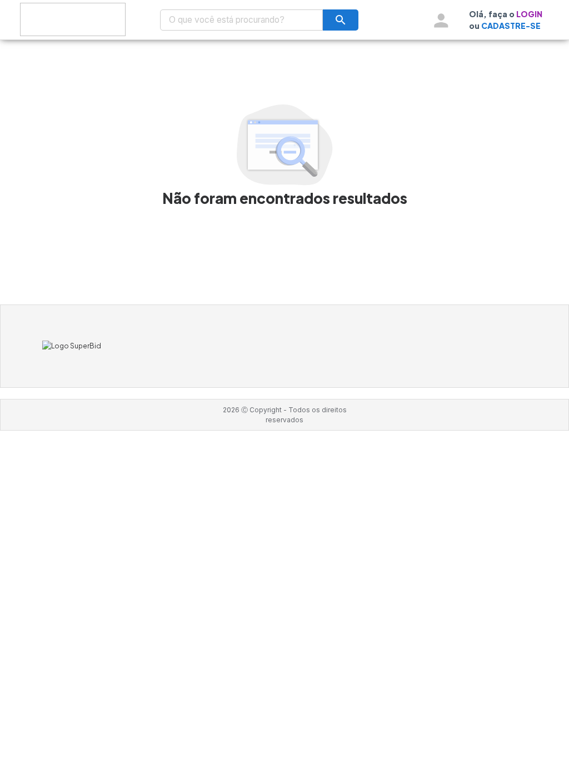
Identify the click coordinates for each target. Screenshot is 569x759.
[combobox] (241, 20)
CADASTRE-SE (511, 26)
